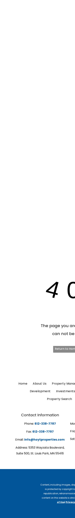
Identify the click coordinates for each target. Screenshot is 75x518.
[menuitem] (23, 383)
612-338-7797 (43, 432)
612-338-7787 (45, 424)
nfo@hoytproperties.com (45, 439)
